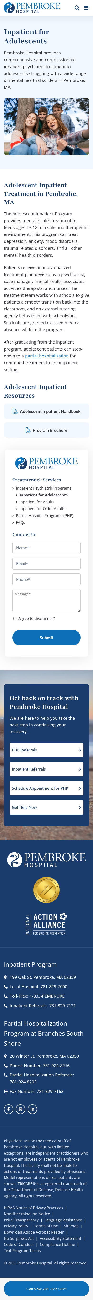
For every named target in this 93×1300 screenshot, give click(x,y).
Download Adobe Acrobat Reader (34, 1232)
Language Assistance (63, 1220)
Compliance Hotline (57, 1244)
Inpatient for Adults (37, 502)
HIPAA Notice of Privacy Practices (33, 1207)
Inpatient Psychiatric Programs (44, 488)
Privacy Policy (16, 1226)
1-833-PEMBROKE (47, 996)
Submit (46, 637)
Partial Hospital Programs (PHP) (44, 515)
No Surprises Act (19, 1238)
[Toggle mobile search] (77, 7)
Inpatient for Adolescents (44, 495)
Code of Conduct (19, 1244)
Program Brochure (50, 430)
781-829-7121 (62, 1005)
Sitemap (71, 1226)
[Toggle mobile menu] (86, 7)
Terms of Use (46, 1226)
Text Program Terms (22, 1250)
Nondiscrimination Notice (27, 1213)
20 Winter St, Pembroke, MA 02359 (44, 1056)
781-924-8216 (56, 1065)
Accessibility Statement (60, 1238)
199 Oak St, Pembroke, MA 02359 (43, 977)
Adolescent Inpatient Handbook (50, 411)
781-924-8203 (23, 1082)
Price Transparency (21, 1220)
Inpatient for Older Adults (42, 508)
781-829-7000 (54, 986)
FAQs (20, 522)
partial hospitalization (47, 356)
